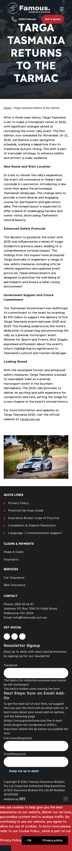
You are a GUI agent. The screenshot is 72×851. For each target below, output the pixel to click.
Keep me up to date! (24, 771)
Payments (11, 559)
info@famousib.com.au (30, 617)
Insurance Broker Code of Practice (33, 518)
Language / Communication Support (35, 533)
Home (7, 108)
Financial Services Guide (25, 510)
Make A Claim (14, 552)
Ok (29, 840)
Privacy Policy (18, 503)
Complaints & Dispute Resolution (32, 525)
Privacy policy (52, 840)
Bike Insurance (14, 585)
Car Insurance (14, 577)
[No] (5, 848)
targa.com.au (30, 419)
